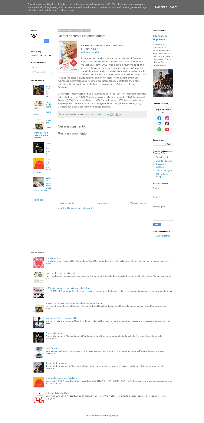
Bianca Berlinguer (164, 170)
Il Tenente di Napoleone (57, 363)
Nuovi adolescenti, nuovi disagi (60, 273)
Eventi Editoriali (163, 236)
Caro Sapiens (52, 348)
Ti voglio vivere (53, 258)
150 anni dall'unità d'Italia (58, 393)
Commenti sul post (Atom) (79, 208)
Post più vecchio (138, 203)
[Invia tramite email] (108, 114)
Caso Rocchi (162, 157)
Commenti (39, 72)
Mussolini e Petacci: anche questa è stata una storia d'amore (74, 303)
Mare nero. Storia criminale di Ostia (62, 318)
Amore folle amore (48, 148)
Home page (102, 203)
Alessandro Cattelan (161, 165)
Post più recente (66, 203)
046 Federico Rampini (162, 175)
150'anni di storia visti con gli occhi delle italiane (68, 288)
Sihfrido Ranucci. (164, 161)
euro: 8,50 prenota (89, 52)
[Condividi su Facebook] (116, 114)
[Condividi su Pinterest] (119, 114)
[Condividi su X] (113, 114)
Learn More (160, 7)
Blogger (115, 415)
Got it (173, 7)
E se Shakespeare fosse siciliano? (62, 378)
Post (36, 67)
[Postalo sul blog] (111, 114)
